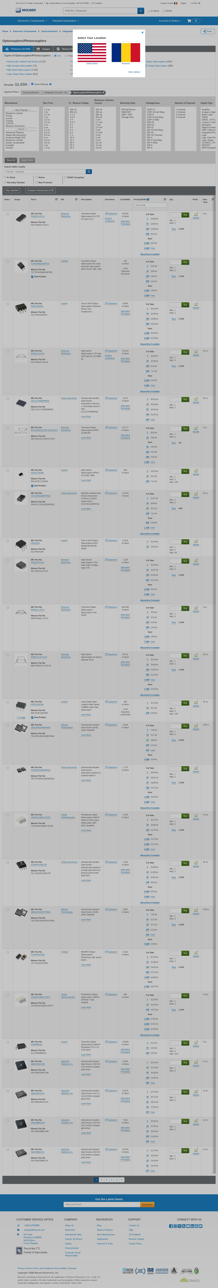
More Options (134, 72)
